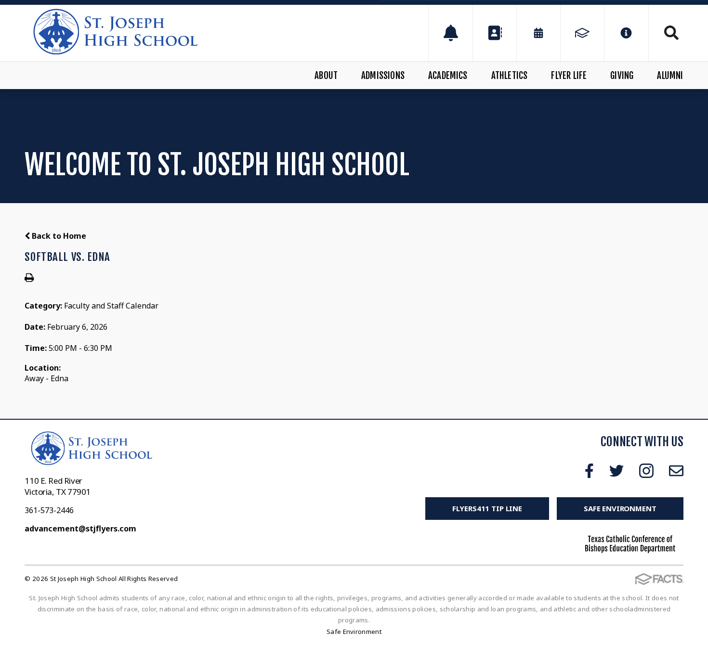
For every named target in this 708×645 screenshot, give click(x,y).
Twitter (616, 471)
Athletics (509, 75)
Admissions (383, 75)
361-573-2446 (49, 510)
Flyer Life (569, 75)
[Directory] (494, 33)
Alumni (670, 75)
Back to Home (58, 236)
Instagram (646, 471)
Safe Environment (620, 508)
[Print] (29, 278)
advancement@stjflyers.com (80, 528)
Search (666, 33)
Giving (621, 75)
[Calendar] (538, 33)
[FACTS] (582, 33)
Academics (448, 75)
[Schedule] (450, 33)
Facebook (589, 471)
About (326, 75)
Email (676, 471)
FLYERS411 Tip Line (487, 508)
